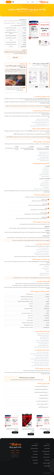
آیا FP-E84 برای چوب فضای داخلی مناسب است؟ (41, 386)
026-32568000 (18, 452)
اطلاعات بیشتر (47, 432)
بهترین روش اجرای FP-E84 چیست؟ (43, 407)
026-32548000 (18, 450)
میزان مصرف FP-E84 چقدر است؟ (43, 398)
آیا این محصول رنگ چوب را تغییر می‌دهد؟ (42, 401)
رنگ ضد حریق (31, 11)
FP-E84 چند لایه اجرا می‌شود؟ (44, 395)
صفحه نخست (35, 11)
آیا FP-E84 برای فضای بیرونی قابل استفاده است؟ (41, 389)
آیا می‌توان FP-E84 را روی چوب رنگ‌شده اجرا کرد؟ (41, 392)
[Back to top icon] (5, 473)
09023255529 (13, 452)
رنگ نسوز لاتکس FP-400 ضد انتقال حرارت (12, 428)
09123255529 (13, 450)
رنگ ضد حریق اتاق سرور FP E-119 (45, 428)
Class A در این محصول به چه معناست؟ (42, 404)
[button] (29, 19)
